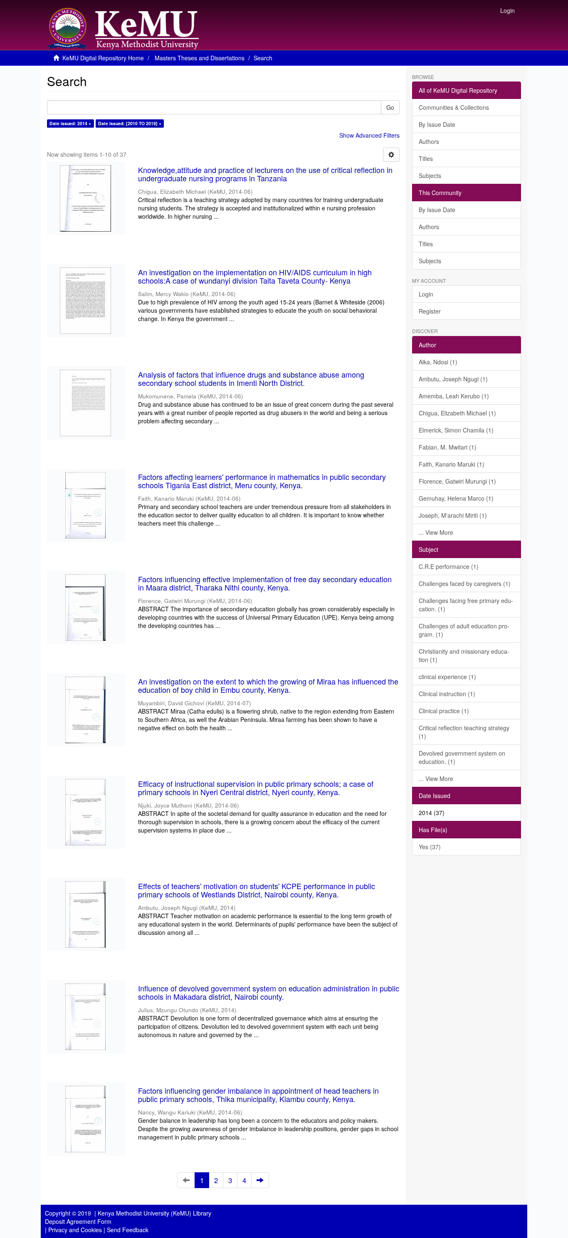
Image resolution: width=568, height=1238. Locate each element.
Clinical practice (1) (444, 711)
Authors (429, 141)
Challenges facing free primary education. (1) (466, 604)
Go (390, 107)
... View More (436, 532)
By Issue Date (437, 124)
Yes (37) (430, 847)
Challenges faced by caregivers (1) (465, 583)
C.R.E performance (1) (449, 566)
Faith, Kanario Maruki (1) (451, 464)
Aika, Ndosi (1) (438, 362)
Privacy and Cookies (75, 1230)
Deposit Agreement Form (78, 1221)
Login (426, 294)
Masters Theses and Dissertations (199, 58)
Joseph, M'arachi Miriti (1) (453, 515)
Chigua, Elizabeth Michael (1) (457, 413)
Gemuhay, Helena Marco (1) (456, 498)
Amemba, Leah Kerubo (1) (454, 396)
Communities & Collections (454, 107)
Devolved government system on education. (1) (462, 757)
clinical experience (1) (447, 676)
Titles (426, 158)
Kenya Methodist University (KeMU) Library (154, 1213)
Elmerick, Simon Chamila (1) (456, 430)
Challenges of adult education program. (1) (464, 630)
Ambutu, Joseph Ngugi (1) (453, 379)
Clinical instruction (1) (447, 693)
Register (430, 311)
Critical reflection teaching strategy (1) (464, 732)
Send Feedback (127, 1230)
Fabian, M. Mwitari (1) (448, 447)
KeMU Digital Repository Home (103, 58)
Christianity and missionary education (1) (464, 655)
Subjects (430, 175)
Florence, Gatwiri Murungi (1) (457, 481)
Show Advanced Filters (369, 135)
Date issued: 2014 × (70, 123)
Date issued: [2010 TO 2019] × (129, 123)
